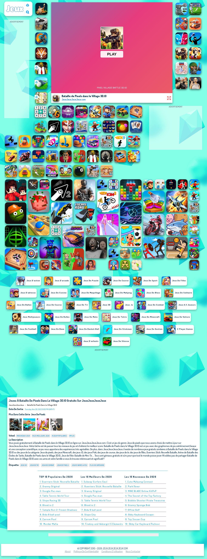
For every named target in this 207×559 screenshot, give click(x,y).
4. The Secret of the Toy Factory (143, 495)
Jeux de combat (48, 465)
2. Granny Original (50, 486)
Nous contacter (133, 551)
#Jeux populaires (59, 436)
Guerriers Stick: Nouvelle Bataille (162, 452)
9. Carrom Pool (48, 519)
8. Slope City (89, 514)
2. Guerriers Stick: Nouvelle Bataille (102, 486)
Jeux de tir (34, 465)
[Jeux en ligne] (27, 5)
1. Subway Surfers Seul (94, 481)
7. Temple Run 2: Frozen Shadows (58, 509)
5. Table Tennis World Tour (96, 500)
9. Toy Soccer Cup (135, 519)
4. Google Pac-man (92, 495)
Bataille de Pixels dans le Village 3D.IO (42, 405)
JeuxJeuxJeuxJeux (15, 3)
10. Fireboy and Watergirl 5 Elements (102, 524)
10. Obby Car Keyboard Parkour (142, 524)
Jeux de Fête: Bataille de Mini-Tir (76, 455)
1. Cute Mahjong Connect (139, 481)
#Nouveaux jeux (23, 436)
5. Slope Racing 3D (50, 500)
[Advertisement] (17, 69)
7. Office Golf (132, 509)
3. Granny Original (92, 491)
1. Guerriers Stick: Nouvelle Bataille (59, 481)
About (68, 551)
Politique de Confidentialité (86, 551)
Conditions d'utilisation (112, 551)
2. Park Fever (132, 486)
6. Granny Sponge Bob (137, 505)
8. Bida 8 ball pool (50, 514)
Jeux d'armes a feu (79, 465)
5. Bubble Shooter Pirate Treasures (145, 500)
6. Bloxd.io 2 (47, 505)
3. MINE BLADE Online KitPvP (141, 491)
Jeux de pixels (38, 414)
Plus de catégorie (97, 465)
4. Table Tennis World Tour (54, 495)
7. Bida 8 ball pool (92, 509)
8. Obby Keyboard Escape (139, 514)
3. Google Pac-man (50, 491)
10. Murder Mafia (49, 524)
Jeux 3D (23, 465)
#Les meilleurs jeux (40, 436)
